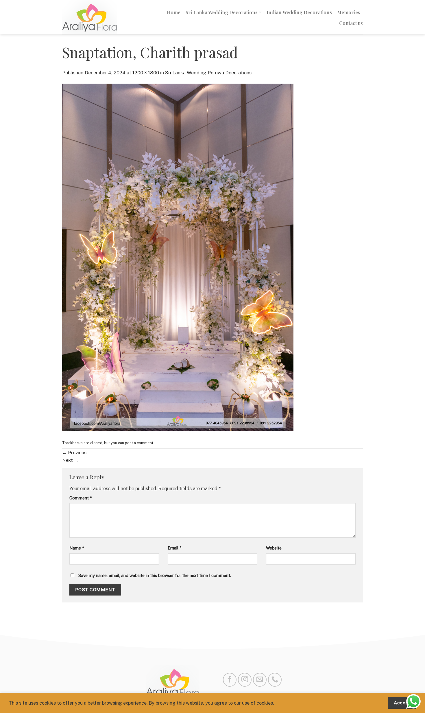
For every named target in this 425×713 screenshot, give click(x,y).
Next (70, 460)
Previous (74, 452)
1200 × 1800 (145, 73)
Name (76, 547)
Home (173, 12)
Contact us (351, 23)
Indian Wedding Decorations (299, 12)
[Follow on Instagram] (245, 679)
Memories (348, 12)
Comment (80, 497)
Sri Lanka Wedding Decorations (222, 12)
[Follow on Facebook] (229, 679)
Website (274, 547)
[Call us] (275, 679)
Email (175, 547)
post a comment (139, 443)
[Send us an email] (260, 679)
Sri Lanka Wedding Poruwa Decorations (208, 73)
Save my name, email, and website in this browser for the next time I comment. (154, 575)
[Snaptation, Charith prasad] (177, 257)
